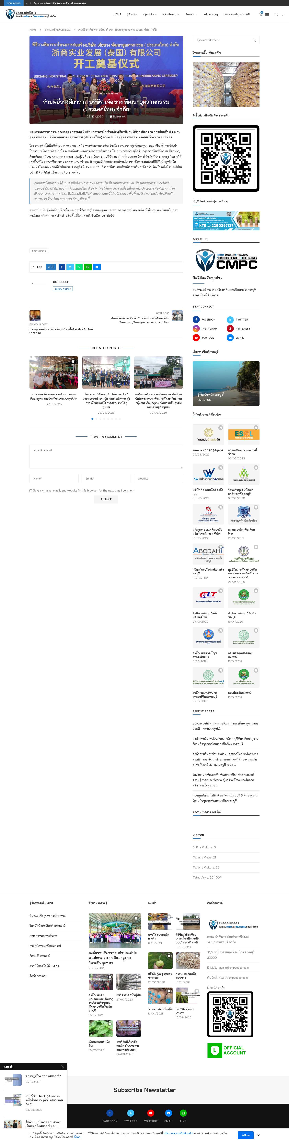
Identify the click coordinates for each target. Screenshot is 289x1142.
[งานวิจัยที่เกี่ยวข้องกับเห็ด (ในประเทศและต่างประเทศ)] (128, 1028)
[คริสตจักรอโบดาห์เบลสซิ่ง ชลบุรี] (208, 554)
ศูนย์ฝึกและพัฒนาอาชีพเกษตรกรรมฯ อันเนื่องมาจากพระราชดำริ (243, 573)
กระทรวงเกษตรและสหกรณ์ (240, 655)
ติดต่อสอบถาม (38, 976)
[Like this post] (52, 267)
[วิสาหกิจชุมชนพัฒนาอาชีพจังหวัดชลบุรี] (244, 474)
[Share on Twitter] (70, 267)
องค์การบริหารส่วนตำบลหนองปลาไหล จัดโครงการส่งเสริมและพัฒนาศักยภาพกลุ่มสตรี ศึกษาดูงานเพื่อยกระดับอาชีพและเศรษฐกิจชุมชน (225, 759)
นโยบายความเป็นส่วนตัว (178, 1133)
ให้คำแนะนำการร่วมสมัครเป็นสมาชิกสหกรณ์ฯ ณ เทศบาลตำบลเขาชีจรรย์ (43, 1126)
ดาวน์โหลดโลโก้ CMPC (44, 966)
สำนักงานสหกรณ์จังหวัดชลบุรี (242, 615)
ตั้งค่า (77, 1137)
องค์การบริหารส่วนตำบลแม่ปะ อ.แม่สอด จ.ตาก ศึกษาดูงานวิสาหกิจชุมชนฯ (113, 958)
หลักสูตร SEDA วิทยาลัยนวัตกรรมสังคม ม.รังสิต (207, 531)
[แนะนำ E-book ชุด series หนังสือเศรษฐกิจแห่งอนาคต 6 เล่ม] (13, 1100)
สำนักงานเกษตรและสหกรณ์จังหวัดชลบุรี (205, 695)
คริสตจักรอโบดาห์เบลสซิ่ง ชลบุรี (208, 571)
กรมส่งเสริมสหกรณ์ (239, 693)
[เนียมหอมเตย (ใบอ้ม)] (101, 1028)
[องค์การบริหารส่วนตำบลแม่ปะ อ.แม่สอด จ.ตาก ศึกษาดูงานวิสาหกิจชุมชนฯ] (115, 930)
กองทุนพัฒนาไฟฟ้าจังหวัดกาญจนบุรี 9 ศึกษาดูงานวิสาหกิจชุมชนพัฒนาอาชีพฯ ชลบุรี (78, 3)
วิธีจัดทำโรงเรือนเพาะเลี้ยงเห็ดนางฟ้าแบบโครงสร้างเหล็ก (188, 938)
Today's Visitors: (204, 867)
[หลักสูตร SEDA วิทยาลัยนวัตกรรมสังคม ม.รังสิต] (208, 514)
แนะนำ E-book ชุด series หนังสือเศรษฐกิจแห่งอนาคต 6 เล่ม (44, 1100)
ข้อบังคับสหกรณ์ (39, 956)
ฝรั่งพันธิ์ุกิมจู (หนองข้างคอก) (160, 976)
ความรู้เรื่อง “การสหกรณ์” (43, 1076)
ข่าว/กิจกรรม (170, 14)
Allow (246, 1135)
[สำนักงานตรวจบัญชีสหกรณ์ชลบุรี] (208, 637)
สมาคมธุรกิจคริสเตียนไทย (241, 531)
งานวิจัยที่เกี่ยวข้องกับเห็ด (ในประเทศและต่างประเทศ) (127, 1045)
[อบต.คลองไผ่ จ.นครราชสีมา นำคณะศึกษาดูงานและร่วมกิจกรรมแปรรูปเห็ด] (53, 372)
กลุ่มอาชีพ (148, 14)
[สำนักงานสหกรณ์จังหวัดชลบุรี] (244, 597)
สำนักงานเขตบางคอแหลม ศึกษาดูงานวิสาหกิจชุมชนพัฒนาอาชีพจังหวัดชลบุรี (101, 1002)
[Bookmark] (283, 14)
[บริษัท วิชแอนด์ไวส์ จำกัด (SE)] (208, 474)
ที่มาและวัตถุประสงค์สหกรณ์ (47, 916)
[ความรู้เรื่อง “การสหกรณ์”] (13, 1080)
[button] (26, 3)
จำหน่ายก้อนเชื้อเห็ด (160, 1009)
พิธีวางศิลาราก (39, 250)
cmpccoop (61, 282)
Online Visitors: (203, 847)
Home (117, 14)
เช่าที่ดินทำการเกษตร (185, 1011)
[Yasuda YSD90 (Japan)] (208, 434)
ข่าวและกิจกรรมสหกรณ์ (57, 29)
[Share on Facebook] (62, 267)
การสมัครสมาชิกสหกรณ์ (45, 946)
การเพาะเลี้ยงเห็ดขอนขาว (186, 976)
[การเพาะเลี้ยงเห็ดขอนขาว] (188, 960)
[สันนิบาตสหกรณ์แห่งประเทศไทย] (208, 597)
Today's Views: (203, 857)
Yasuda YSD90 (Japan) (208, 450)
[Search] (276, 14)
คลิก (222, 988)
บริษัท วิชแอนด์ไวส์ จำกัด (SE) (208, 492)
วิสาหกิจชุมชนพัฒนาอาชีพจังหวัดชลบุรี (240, 492)
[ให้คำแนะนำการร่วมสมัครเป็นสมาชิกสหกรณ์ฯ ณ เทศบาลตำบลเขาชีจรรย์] (13, 1126)
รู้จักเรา (131, 14)
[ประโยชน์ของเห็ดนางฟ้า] (160, 921)
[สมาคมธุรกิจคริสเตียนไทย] (244, 514)
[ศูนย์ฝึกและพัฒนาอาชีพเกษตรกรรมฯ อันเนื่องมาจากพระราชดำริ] (244, 554)
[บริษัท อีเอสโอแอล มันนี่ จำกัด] (244, 434)
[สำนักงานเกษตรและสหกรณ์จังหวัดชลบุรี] (208, 677)
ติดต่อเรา (190, 14)
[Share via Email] (97, 267)
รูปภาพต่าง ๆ (211, 14)
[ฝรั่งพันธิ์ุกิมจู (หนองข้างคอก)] (160, 960)
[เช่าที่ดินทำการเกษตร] (188, 996)
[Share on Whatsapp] (79, 267)
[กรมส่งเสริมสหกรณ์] (244, 677)
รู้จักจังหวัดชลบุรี (211, 394)
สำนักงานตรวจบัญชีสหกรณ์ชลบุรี (205, 655)
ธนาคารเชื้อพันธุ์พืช (128, 995)
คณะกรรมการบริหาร (43, 936)
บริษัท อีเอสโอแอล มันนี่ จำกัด (242, 452)
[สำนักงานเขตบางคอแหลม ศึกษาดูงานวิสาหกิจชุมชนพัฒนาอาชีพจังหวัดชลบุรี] (101, 982)
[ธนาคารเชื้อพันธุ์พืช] (128, 982)
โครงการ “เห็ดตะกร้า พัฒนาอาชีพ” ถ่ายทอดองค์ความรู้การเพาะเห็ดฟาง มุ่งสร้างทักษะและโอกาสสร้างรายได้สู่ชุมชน (223, 780)
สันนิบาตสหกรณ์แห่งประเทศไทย (205, 615)
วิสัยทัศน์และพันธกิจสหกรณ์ (47, 926)
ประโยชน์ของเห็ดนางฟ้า (158, 937)
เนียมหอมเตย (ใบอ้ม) (99, 1044)
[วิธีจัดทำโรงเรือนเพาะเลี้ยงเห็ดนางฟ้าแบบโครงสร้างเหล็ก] (188, 921)
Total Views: (201, 877)
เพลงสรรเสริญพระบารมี (237, 14)
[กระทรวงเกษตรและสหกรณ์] (244, 637)
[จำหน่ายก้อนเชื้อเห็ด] (160, 996)
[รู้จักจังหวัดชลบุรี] (226, 383)
